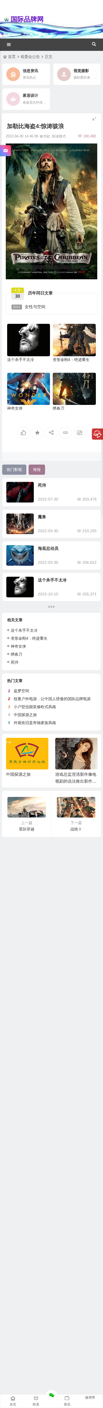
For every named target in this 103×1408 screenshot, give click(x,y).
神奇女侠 (15, 408)
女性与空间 (29, 306)
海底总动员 (48, 548)
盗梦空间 (21, 691)
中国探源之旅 (25, 715)
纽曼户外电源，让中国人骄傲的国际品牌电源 (52, 699)
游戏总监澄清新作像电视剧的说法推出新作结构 (75, 781)
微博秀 (90, 1397)
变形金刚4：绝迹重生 (71, 359)
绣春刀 (58, 408)
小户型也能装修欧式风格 (35, 707)
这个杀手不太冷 (20, 359)
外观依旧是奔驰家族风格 (35, 722)
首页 (12, 56)
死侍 (42, 485)
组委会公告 (30, 56)
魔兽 (42, 516)
